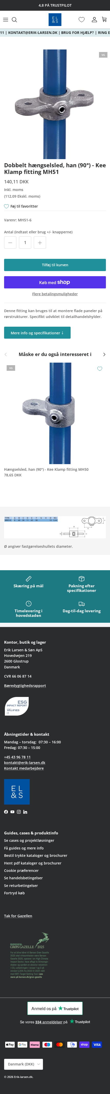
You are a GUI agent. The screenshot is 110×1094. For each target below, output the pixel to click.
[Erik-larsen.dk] (55, 19)
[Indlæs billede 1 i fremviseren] (55, 104)
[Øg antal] (40, 242)
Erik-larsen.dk (23, 1077)
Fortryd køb (14, 893)
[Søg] (17, 19)
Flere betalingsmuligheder (55, 294)
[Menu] (5, 19)
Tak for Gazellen (18, 915)
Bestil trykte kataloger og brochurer (35, 855)
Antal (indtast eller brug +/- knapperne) (38, 232)
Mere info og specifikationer (37, 332)
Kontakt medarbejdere (24, 768)
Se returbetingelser (21, 885)
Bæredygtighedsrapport (25, 685)
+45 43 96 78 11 (17, 757)
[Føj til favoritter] (100, 369)
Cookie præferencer (21, 870)
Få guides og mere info (24, 848)
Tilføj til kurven (55, 264)
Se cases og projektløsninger (29, 840)
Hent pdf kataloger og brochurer (32, 863)
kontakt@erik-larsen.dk (24, 762)
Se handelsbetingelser (23, 877)
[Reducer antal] (10, 242)
